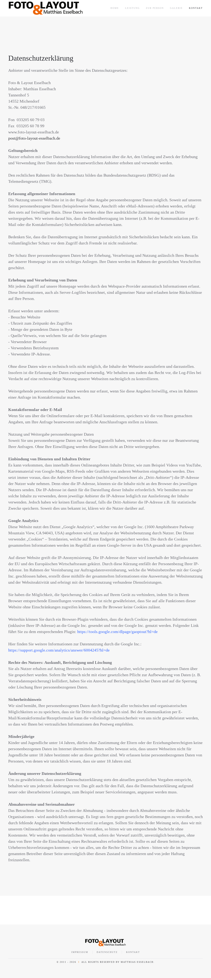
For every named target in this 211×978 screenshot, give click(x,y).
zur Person (155, 8)
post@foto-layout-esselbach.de (34, 138)
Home (114, 8)
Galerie (176, 8)
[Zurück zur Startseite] (45, 8)
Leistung (132, 8)
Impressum (79, 952)
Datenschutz (107, 952)
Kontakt (196, 8)
